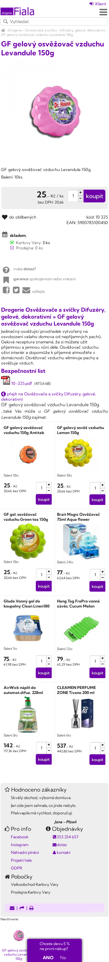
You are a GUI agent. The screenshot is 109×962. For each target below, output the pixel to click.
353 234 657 (67, 836)
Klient (100, 3)
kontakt (63, 852)
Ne (63, 957)
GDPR (16, 868)
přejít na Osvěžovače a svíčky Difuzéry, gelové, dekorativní (48, 396)
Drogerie (15, 30)
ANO (48, 957)
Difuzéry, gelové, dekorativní (82, 30)
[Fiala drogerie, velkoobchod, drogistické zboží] (3, 30)
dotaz (62, 844)
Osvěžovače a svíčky (41, 30)
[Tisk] (31, 908)
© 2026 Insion (98, 912)
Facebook (20, 836)
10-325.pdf (21, 383)
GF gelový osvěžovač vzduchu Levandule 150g (37, 35)
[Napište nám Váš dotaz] (12, 908)
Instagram (20, 844)
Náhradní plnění (25, 852)
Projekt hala (21, 860)
